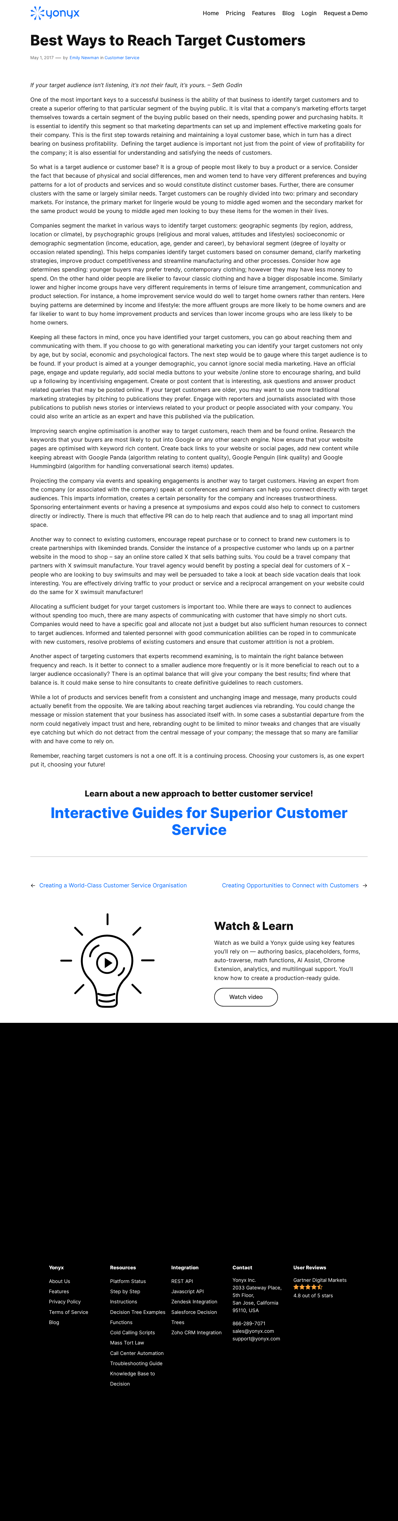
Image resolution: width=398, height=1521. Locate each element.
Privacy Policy (65, 1302)
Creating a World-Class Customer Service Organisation (113, 885)
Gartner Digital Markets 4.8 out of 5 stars (320, 1287)
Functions (121, 1322)
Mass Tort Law (127, 1343)
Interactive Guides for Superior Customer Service (199, 821)
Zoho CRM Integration (196, 1332)
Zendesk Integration (194, 1302)
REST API (182, 1281)
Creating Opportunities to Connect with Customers (290, 885)
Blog (54, 1322)
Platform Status (128, 1281)
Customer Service (122, 57)
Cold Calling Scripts (132, 1332)
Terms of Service (68, 1312)
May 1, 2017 (42, 57)
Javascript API (187, 1291)
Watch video (246, 996)
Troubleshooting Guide (136, 1363)
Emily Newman (84, 57)
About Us (59, 1281)
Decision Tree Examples (137, 1312)
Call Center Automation (137, 1353)
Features (59, 1291)
